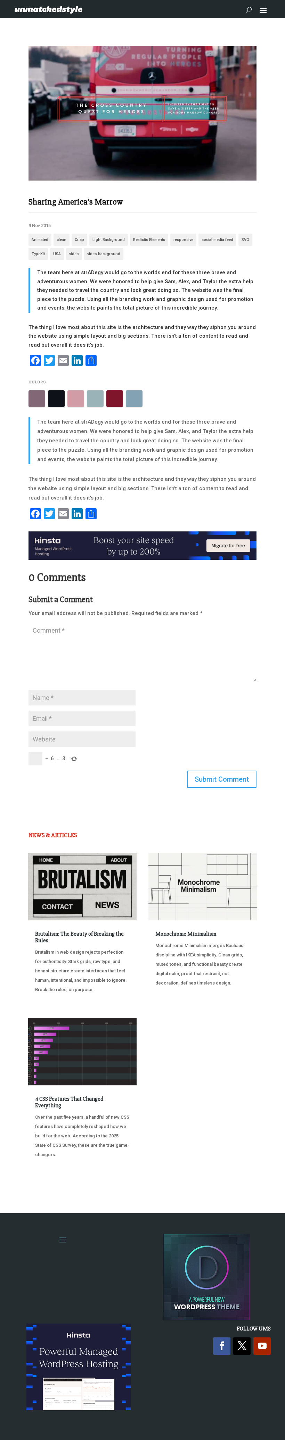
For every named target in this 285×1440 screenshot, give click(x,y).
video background (103, 254)
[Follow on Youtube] (262, 1346)
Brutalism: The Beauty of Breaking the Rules (79, 937)
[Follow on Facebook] (221, 1346)
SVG (245, 239)
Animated (40, 239)
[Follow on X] (242, 1346)
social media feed (217, 239)
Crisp (79, 239)
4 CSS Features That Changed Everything (69, 1102)
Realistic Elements (149, 239)
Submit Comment (222, 779)
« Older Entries (51, 1180)
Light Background (108, 239)
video (74, 254)
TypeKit (38, 254)
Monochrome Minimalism (185, 933)
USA (57, 254)
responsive (183, 239)
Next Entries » (235, 1180)
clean (61, 239)
